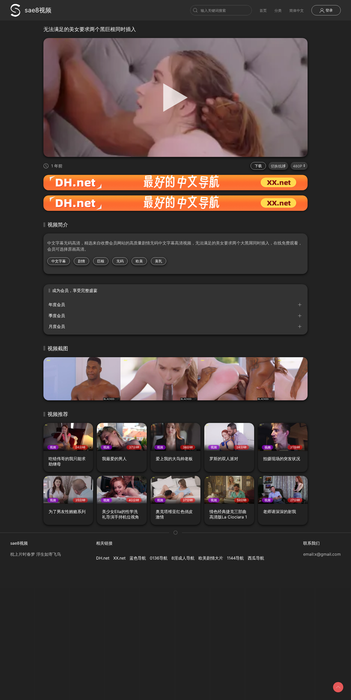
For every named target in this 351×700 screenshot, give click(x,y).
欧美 (139, 261)
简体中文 (296, 10)
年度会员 (57, 304)
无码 (120, 261)
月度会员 (57, 326)
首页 (263, 10)
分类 (278, 10)
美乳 (158, 261)
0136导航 (159, 558)
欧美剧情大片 (210, 558)
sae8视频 (38, 10)
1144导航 (235, 558)
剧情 (81, 261)
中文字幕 (58, 261)
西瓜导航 (256, 558)
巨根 (100, 261)
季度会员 (57, 315)
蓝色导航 (138, 558)
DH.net (102, 558)
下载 (258, 166)
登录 (329, 10)
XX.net (119, 558)
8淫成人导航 (183, 558)
